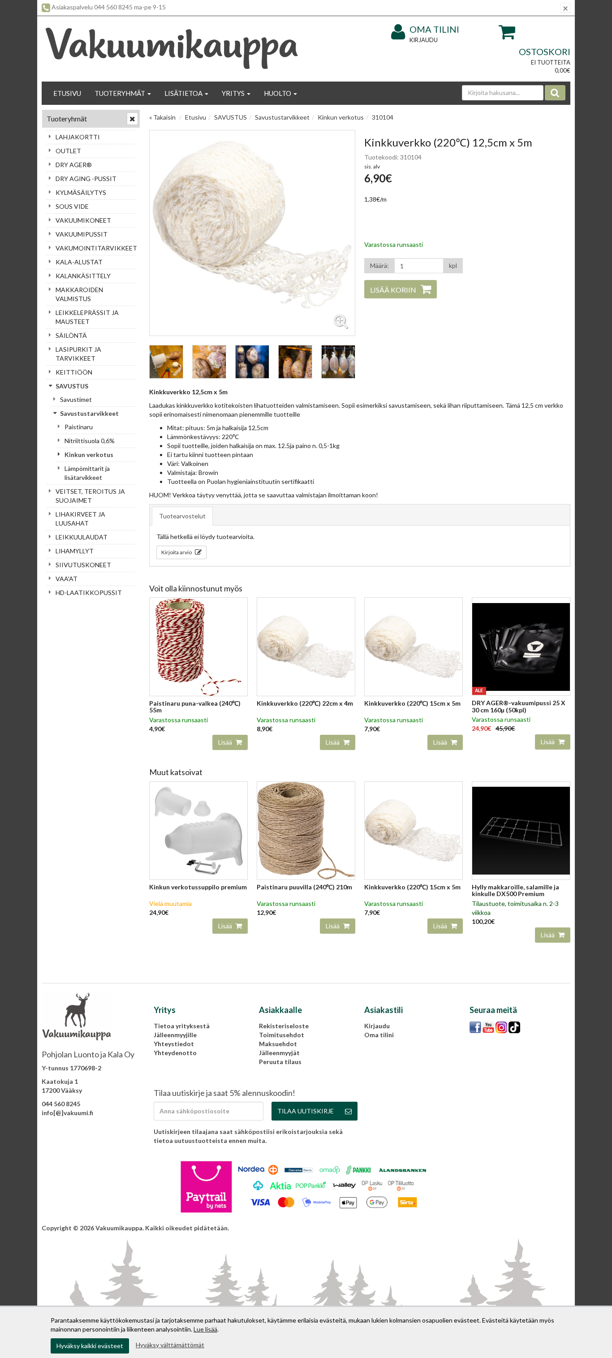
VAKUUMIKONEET (83, 220)
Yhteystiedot (174, 1044)
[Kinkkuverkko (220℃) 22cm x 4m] (306, 646)
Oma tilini (434, 29)
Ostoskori (544, 51)
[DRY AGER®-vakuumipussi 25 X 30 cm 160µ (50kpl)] (521, 646)
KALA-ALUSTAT (79, 262)
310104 (382, 117)
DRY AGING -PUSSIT (86, 178)
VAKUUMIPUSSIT (82, 234)
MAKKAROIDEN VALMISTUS (79, 294)
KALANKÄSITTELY (83, 276)
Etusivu (67, 93)
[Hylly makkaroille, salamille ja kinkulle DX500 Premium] (521, 830)
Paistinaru (79, 427)
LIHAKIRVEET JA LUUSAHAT (80, 518)
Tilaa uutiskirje (305, 1111)
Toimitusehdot (281, 1035)
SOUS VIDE (72, 206)
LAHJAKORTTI (78, 137)
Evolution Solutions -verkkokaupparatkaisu (505, 1228)
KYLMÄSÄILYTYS (81, 192)
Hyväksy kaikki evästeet (89, 1345)
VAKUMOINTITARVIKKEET (95, 248)
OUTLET (68, 151)
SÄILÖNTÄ (71, 335)
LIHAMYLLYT (75, 551)
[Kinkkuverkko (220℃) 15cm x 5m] (413, 646)
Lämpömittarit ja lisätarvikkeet (87, 473)
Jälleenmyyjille (175, 1035)
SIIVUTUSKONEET (83, 565)
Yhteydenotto (175, 1052)
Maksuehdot (278, 1044)
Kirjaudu (423, 39)
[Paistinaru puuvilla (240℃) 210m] (306, 830)
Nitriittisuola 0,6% (90, 440)
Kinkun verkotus (89, 454)
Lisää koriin (393, 289)
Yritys (234, 93)
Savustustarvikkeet (89, 413)
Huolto (278, 93)
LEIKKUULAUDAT (82, 537)
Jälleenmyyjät (279, 1052)
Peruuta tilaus (280, 1061)
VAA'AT (67, 578)
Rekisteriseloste (284, 1026)
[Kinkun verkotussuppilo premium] (198, 830)
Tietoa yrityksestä (182, 1026)
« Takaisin (162, 117)
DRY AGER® (74, 164)
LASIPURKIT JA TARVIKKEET (78, 353)
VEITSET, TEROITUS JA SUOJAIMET (90, 495)
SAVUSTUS (72, 386)
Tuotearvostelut (182, 516)
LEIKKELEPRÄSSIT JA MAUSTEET (87, 317)
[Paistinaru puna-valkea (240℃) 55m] (198, 646)
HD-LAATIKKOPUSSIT (89, 592)
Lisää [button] (225, 742)
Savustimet (76, 399)
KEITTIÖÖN (74, 372)
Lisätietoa (184, 93)
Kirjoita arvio (177, 552)
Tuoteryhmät (121, 93)
